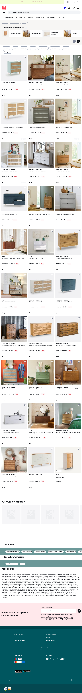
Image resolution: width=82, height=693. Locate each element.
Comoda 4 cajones (40, 551)
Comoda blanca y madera (55, 551)
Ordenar (5, 48)
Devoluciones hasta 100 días (32, 2)
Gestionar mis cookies (63, 680)
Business (62, 17)
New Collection (20, 17)
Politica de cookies (23, 680)
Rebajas (30, 17)
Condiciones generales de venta (11, 680)
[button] (78, 8)
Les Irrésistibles (51, 17)
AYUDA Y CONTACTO (19, 634)
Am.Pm (23, 564)
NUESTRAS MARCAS (50, 640)
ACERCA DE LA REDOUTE (19, 640)
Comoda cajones (71, 551)
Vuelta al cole (9, 17)
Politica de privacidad (34, 680)
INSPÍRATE (48, 637)
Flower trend (40, 17)
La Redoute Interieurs (12, 564)
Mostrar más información (41, 648)
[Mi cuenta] (69, 8)
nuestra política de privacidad (64, 618)
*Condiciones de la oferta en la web (48, 680)
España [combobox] (75, 680)
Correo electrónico (47, 607)
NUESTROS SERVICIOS (51, 634)
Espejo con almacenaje (12, 551)
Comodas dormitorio (34, 23)
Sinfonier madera (27, 551)
